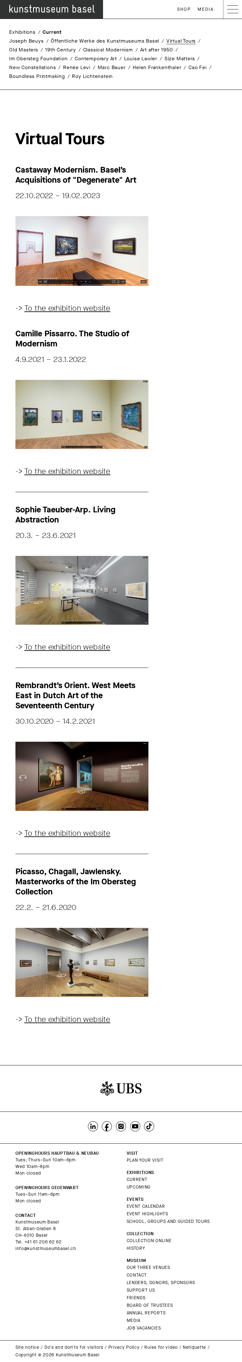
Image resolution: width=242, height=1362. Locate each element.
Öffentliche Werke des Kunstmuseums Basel (105, 41)
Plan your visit (145, 1160)
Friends (136, 1298)
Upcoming (139, 1187)
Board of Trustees (150, 1305)
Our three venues (148, 1268)
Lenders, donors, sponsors (161, 1283)
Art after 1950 (156, 49)
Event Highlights (147, 1214)
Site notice (27, 1347)
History (136, 1248)
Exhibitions (22, 32)
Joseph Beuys (26, 41)
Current (52, 32)
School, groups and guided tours (168, 1221)
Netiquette (194, 1347)
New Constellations (32, 67)
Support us (141, 1290)
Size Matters (179, 58)
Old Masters (23, 49)
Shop (184, 9)
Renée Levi (76, 67)
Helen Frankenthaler (157, 67)
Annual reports (146, 1313)
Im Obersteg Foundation (38, 58)
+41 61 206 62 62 (43, 1242)
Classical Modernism (108, 49)
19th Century (60, 49)
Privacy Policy (124, 1347)
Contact (137, 1275)
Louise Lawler (140, 58)
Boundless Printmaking (37, 76)
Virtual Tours (181, 41)
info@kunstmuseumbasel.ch (45, 1249)
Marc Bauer (112, 67)
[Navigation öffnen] (232, 9)
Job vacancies (144, 1328)
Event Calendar (146, 1206)
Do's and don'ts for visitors (73, 1347)
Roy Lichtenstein (92, 76)
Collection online (149, 1241)
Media (206, 9)
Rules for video (161, 1347)
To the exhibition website (67, 308)
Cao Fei (197, 67)
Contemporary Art (96, 58)
